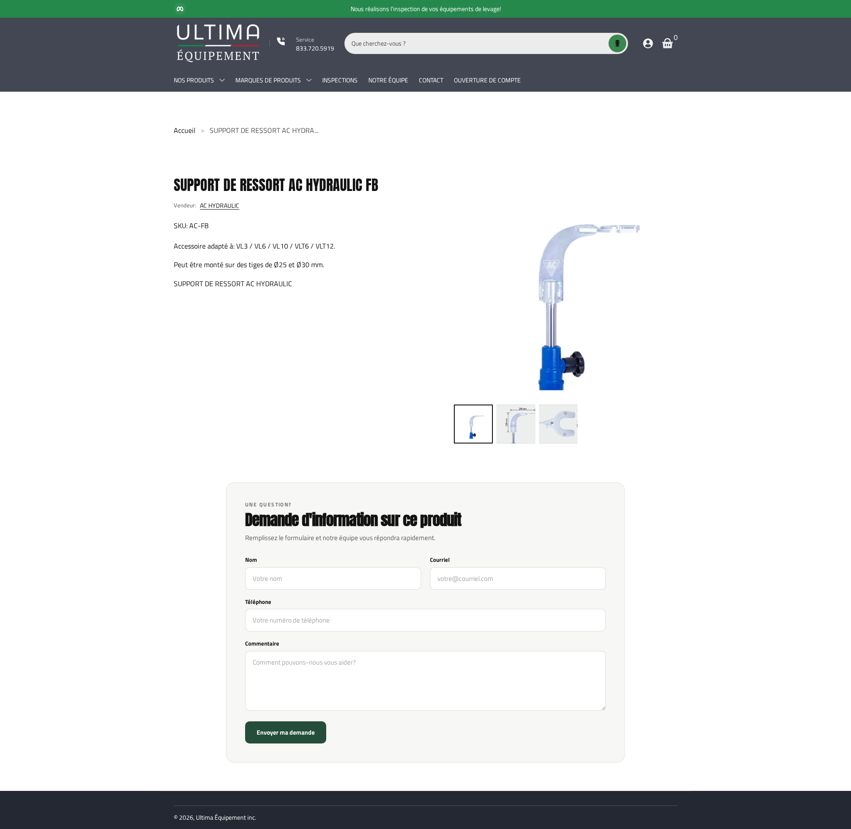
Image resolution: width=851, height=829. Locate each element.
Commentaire (262, 643)
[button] (617, 43)
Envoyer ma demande (286, 732)
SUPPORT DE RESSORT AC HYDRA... (264, 130)
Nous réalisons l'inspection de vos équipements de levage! (426, 8)
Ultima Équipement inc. (226, 817)
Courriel (440, 560)
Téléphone (258, 602)
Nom (251, 560)
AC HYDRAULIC (219, 205)
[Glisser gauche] (343, 9)
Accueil (184, 130)
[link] (301, 43)
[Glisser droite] (508, 9)
